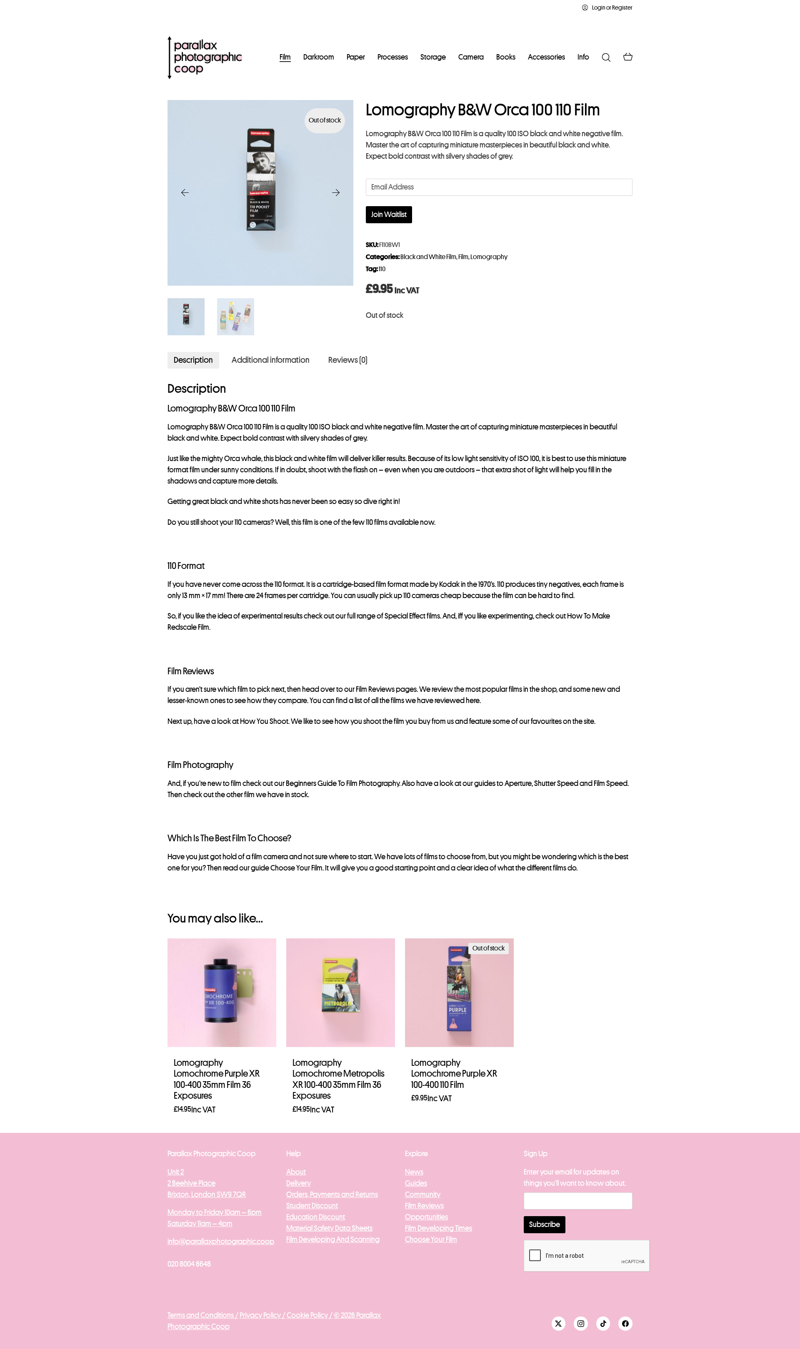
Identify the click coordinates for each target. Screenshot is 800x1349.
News (414, 1172)
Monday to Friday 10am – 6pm (215, 1212)
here (473, 700)
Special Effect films (412, 616)
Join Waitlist (389, 214)
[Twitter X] (559, 1324)
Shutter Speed (556, 783)
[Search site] (606, 57)
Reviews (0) (348, 360)
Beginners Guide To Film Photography (342, 783)
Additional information (271, 360)
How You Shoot (264, 721)
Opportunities (426, 1217)
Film (463, 257)
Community (422, 1194)
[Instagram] (581, 1324)
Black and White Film (428, 257)
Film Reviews (375, 689)
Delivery (298, 1183)
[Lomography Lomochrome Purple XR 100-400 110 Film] (459, 992)
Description (193, 360)
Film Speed (611, 783)
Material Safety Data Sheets (329, 1228)
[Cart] (627, 57)
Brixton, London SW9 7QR (207, 1194)
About (296, 1172)
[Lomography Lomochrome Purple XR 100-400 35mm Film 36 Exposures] (222, 992)
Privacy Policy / (262, 1315)
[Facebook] (625, 1324)
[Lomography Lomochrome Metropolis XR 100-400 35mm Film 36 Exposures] (340, 992)
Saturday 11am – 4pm (200, 1223)
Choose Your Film (296, 868)
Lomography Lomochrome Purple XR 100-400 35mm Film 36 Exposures (217, 1079)
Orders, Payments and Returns (332, 1194)
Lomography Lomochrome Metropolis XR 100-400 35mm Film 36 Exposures (338, 1079)
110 (382, 269)
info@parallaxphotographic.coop (221, 1241)
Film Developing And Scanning (333, 1239)
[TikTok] (603, 1324)
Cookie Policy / (309, 1315)
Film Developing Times (438, 1228)
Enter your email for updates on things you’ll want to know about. (575, 1177)
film (249, 794)
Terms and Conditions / (203, 1315)
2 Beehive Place (191, 1183)
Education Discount (315, 1217)
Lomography (489, 257)
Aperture (518, 783)
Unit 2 (176, 1172)
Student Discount (312, 1205)
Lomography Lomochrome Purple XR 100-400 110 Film (454, 1074)
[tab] (193, 360)
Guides (416, 1183)
